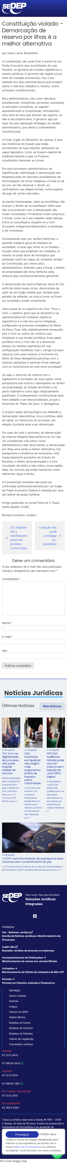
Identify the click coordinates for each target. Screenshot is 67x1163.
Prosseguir (22, 1134)
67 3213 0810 (10, 1055)
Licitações (33, 970)
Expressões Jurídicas (21, 1044)
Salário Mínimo (17, 1017)
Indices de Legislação (21, 1038)
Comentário (11, 579)
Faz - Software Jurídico (31, 936)
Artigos (13, 1006)
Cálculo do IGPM (18, 1011)
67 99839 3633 (11, 1063)
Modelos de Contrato (21, 1028)
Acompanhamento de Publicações (29, 959)
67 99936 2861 (11, 1083)
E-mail (7, 637)
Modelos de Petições (21, 1033)
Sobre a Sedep (17, 995)
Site (4, 651)
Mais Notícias (52, 706)
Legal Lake (28, 948)
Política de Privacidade (26, 1146)
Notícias (13, 1001)
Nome (7, 623)
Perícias (28, 981)
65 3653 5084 (10, 1107)
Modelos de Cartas (19, 1022)
